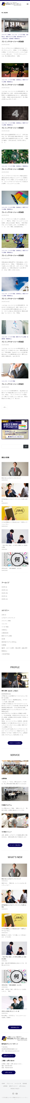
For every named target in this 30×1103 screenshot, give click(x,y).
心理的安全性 (5, 633)
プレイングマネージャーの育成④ (13, 255)
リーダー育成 (21, 34)
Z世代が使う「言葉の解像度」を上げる (11, 568)
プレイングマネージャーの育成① (13, 384)
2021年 (3, 596)
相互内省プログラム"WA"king (9, 642)
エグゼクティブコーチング (8, 617)
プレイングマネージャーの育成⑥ (13, 169)
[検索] (25, 446)
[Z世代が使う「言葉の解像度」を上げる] (15, 559)
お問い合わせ (8, 1072)
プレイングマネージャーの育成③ (13, 299)
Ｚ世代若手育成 (5, 654)
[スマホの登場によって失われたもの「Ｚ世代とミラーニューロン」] (15, 513)
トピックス (14, 34)
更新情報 (25, 1083)
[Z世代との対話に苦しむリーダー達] (14, 1002)
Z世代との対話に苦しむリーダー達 (10, 1011)
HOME (3, 1083)
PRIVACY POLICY (15, 1088)
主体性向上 (19, 79)
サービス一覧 (18, 1083)
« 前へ (4, 407)
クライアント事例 (6, 34)
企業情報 (5, 1086)
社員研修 (11, 38)
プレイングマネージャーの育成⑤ (13, 212)
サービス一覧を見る (15, 845)
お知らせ (4, 614)
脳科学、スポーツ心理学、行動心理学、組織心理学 (14, 648)
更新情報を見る (15, 1027)
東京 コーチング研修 (10, 1097)
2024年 (3, 587)
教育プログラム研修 (11, 36)
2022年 (3, 593)
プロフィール (10, 1083)
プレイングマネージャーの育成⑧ (13, 85)
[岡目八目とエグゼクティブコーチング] (15, 469)
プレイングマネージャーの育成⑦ (13, 128)
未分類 (3, 639)
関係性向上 (17, 38)
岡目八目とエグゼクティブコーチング (11, 478)
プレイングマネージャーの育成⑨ (13, 41)
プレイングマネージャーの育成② (13, 342)
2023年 (3, 590)
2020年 (3, 599)
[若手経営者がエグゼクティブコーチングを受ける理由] (15, 490)
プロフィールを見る (15, 743)
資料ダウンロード (8, 1055)
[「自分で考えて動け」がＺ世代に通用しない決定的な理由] (15, 536)
